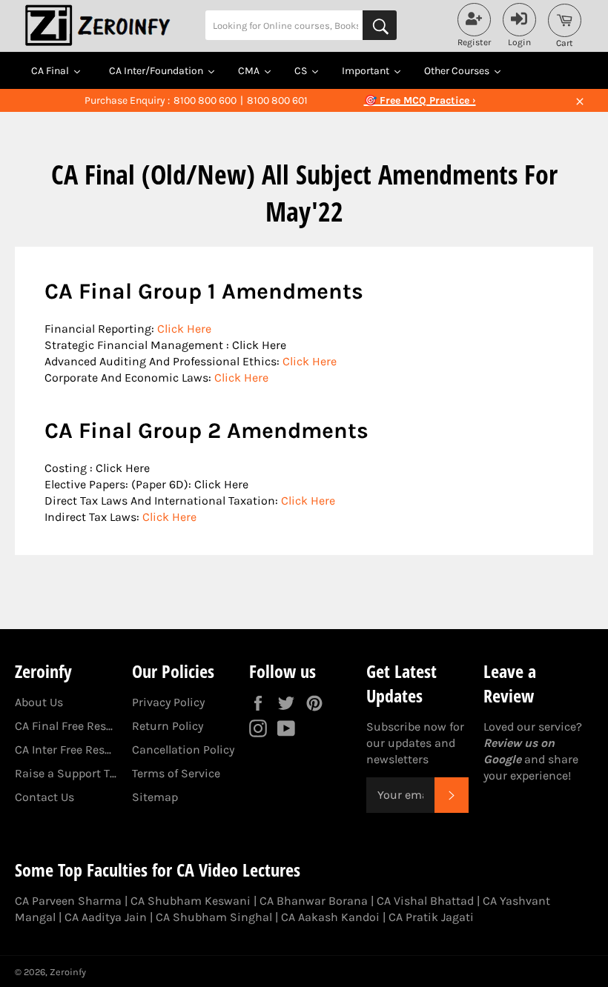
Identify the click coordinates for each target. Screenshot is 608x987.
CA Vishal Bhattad (425, 901)
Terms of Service (176, 773)
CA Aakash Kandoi (330, 917)
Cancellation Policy (183, 749)
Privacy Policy (168, 702)
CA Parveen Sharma (68, 901)
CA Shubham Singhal (214, 917)
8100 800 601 (277, 100)
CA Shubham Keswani (190, 901)
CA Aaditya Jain (106, 917)
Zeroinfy (68, 971)
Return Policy (167, 726)
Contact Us (44, 797)
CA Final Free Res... (64, 726)
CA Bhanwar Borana (314, 901)
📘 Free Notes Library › (419, 100)
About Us (39, 702)
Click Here (184, 329)
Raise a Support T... (65, 773)
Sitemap (155, 797)
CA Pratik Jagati (431, 917)
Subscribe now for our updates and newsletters (415, 743)
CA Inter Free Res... (63, 749)
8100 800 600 (205, 100)
